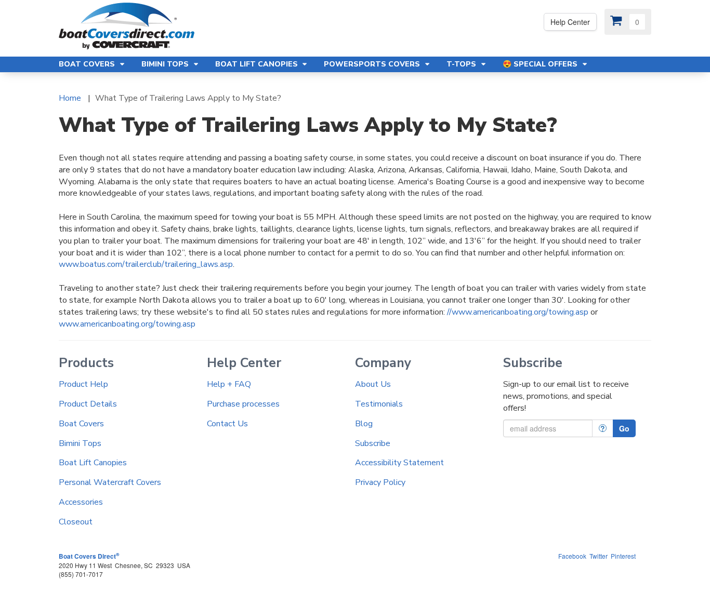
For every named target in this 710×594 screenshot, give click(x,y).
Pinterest (623, 555)
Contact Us (227, 423)
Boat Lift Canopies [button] (257, 64)
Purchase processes (243, 404)
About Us (373, 384)
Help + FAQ (229, 384)
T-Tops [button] (462, 64)
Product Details (88, 404)
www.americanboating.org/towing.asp (127, 324)
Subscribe (372, 443)
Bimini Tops (80, 443)
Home (70, 98)
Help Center (570, 22)
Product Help (83, 384)
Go (624, 428)
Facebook (572, 555)
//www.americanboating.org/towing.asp (517, 312)
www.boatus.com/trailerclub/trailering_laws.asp (146, 264)
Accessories (81, 502)
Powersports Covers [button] (373, 64)
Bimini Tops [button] (166, 64)
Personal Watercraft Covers (110, 482)
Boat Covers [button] (88, 64)
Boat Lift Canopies (93, 462)
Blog (364, 423)
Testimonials (379, 404)
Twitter (598, 555)
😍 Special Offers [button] (541, 64)
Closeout (76, 522)
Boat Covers (81, 423)
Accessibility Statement (399, 462)
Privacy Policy (380, 482)
